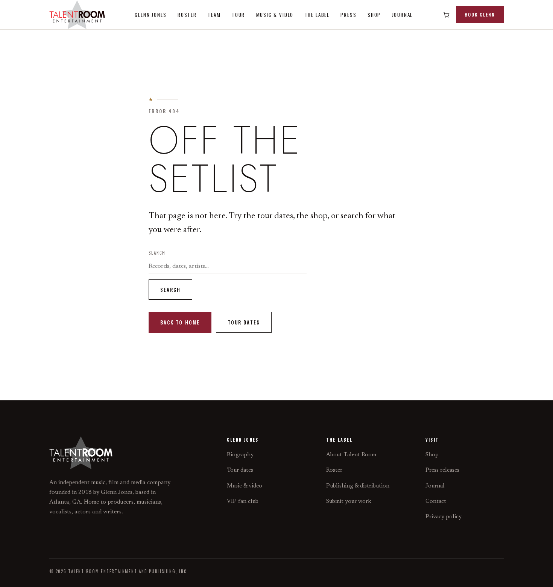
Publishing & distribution (357, 486)
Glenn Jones (150, 14)
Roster (187, 14)
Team (214, 14)
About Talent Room (351, 455)
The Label (317, 14)
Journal (402, 14)
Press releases (442, 470)
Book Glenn (480, 14)
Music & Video (275, 14)
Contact (435, 501)
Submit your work (348, 501)
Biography (240, 455)
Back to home (180, 322)
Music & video (244, 486)
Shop (374, 14)
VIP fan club (242, 501)
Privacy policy (443, 517)
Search (157, 253)
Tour (238, 14)
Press (348, 14)
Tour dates (244, 322)
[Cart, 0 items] (446, 14)
